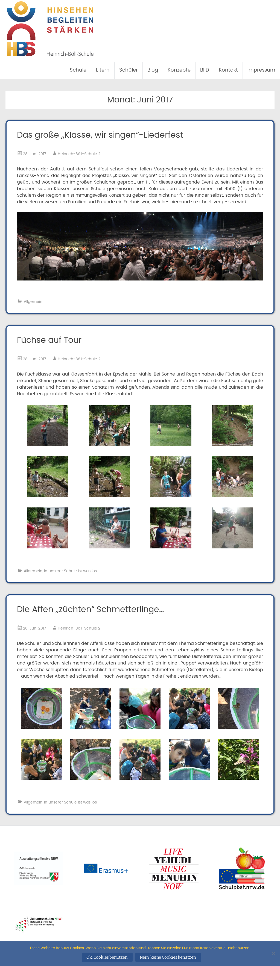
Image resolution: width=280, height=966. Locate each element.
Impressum (261, 70)
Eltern (103, 70)
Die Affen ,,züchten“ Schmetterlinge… (90, 609)
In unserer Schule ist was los (70, 571)
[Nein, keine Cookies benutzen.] (273, 953)
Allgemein (33, 302)
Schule (78, 70)
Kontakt (228, 70)
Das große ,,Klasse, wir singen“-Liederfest (100, 135)
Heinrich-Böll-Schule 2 (79, 154)
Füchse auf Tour (49, 340)
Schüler (128, 70)
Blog (152, 70)
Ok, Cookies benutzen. (107, 957)
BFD (204, 70)
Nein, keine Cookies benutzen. (168, 957)
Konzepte (179, 70)
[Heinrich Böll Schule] (50, 53)
